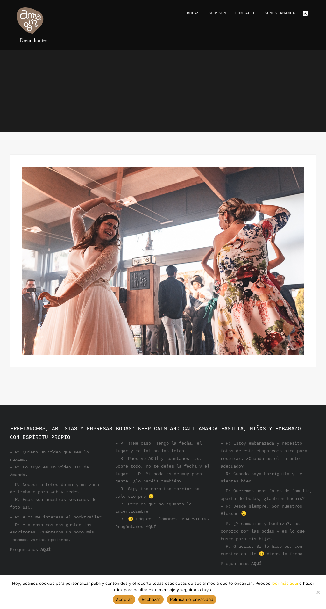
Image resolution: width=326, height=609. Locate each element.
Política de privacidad (192, 599)
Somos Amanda (280, 13)
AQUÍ (45, 549)
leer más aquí (285, 583)
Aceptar (124, 599)
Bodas (193, 13)
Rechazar (151, 599)
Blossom (217, 13)
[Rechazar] (318, 592)
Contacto (245, 13)
